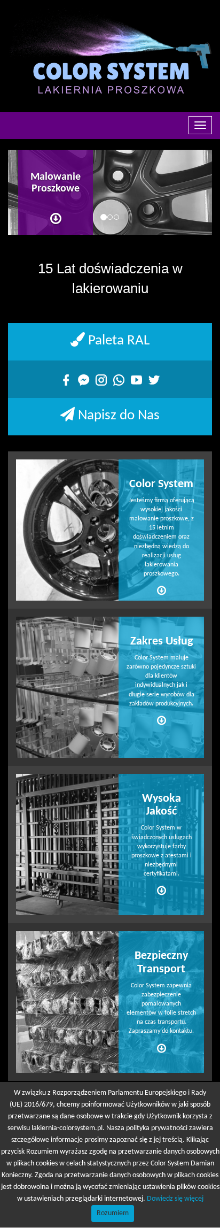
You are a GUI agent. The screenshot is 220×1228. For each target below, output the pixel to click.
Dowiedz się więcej (175, 1199)
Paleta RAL (117, 341)
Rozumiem (113, 1213)
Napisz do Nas (117, 416)
